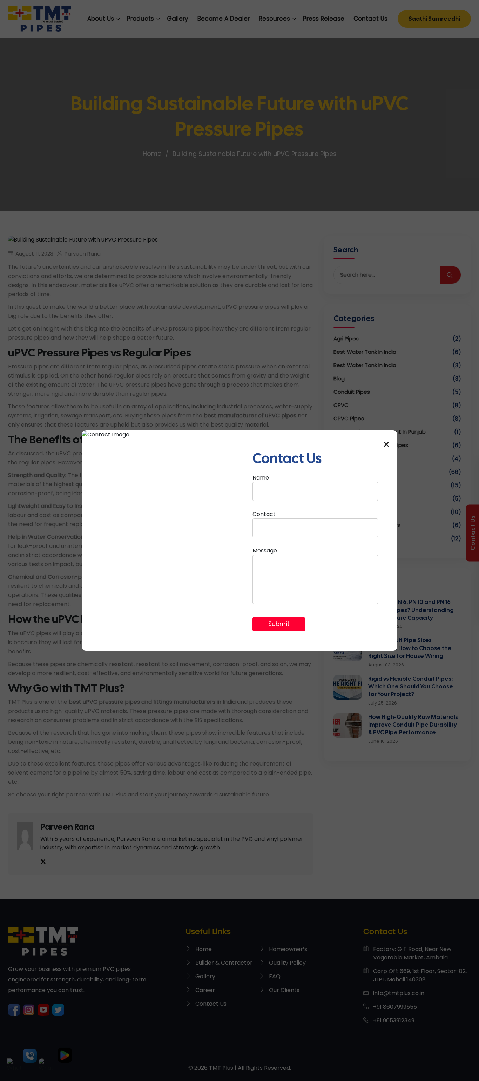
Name (260, 478)
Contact (264, 514)
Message (264, 550)
